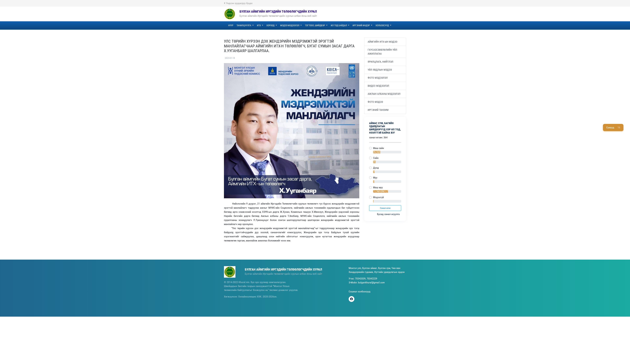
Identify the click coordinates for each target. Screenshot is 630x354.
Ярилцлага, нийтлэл (380, 61)
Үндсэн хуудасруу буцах (239, 3)
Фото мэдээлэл (378, 77)
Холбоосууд (382, 25)
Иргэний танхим (378, 109)
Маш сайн (378, 148)
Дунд (376, 167)
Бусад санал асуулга (388, 214)
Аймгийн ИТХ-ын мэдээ (382, 41)
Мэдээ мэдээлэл (290, 25)
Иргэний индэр (361, 25)
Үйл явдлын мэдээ (380, 69)
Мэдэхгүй (378, 197)
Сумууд (613, 127)
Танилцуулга (244, 25)
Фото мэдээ (375, 101)
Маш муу (378, 187)
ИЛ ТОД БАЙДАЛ (339, 25)
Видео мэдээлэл (378, 85)
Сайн (375, 157)
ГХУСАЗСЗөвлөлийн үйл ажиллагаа (382, 51)
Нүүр (230, 25)
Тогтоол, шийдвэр (315, 25)
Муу (375, 177)
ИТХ (259, 25)
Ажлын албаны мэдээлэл (384, 93)
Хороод (270, 25)
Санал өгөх (385, 208)
